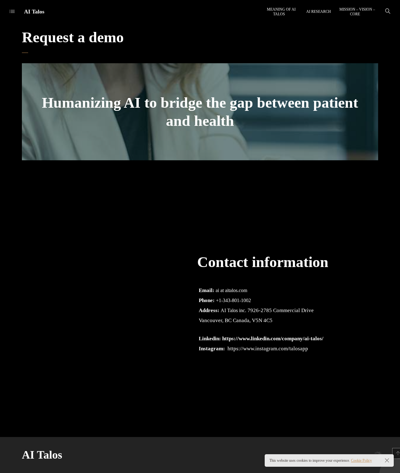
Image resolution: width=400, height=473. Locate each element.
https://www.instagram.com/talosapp (268, 349)
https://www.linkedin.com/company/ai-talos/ (272, 339)
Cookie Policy (361, 460)
